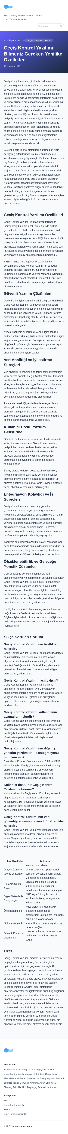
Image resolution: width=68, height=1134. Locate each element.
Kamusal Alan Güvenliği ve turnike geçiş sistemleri (29, 1069)
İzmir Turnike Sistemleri (15, 19)
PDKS (39, 15)
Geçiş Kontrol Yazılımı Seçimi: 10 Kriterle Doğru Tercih (31, 1074)
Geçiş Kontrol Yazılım (22, 15)
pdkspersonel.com (22, 1126)
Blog (6, 15)
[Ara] (61, 26)
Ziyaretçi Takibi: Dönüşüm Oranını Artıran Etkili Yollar (30, 1083)
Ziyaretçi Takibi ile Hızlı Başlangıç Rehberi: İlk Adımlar (30, 1087)
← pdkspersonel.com (14, 40)
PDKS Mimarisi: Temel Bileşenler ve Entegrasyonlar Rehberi (34, 1078)
